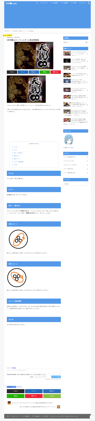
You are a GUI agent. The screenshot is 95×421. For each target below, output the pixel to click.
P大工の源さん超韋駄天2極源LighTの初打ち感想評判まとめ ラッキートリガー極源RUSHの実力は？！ (75, 122)
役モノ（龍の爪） (17, 153)
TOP (37, 2)
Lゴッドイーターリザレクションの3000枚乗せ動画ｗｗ (78, 90)
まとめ (14, 164)
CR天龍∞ (20, 386)
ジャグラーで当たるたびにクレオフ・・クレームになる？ (79, 53)
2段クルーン (16, 155)
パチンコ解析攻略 (64, 2)
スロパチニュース (44, 2)
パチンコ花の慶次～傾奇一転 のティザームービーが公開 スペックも (78, 61)
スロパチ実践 (73, 2)
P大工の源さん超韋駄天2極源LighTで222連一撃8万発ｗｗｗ (78, 97)
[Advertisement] (47, 17)
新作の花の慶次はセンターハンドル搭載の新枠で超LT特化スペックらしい (79, 104)
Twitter (71, 147)
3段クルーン (16, 158)
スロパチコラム (82, 2)
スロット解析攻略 (54, 2)
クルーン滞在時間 (17, 161)
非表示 (37, 143)
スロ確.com (66, 416)
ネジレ (14, 150)
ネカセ (14, 147)
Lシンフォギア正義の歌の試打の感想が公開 (78, 74)
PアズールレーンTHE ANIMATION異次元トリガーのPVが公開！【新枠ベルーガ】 (75, 82)
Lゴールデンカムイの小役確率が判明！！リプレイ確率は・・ (79, 68)
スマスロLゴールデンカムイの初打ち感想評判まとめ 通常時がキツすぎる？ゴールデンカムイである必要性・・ (75, 113)
